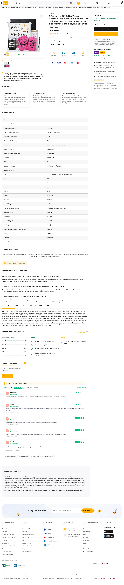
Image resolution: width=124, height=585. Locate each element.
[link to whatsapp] (19, 55)
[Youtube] (107, 579)
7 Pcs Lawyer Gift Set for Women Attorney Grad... (96, 7)
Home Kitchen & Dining (25, 7)
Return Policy (26, 537)
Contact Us (5, 532)
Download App (27, 529)
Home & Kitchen (13, 7)
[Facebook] (101, 579)
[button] (88, 3)
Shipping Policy (6, 549)
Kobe (85, 543)
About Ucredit (26, 543)
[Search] (78, 3)
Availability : (53, 37)
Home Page (5, 7)
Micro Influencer (7, 552)
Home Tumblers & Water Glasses (73, 7)
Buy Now (106, 34)
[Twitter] (110, 579)
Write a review (7, 376)
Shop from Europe (79, 574)
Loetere (51, 13)
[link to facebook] (23, 55)
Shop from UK (17, 574)
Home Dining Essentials (39, 7)
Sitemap (4, 540)
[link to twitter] (28, 55)
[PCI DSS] (6, 565)
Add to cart (106, 29)
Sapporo (86, 540)
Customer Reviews (28, 534)
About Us (5, 529)
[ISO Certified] (18, 565)
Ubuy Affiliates (26, 552)
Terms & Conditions (48, 578)
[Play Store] (109, 536)
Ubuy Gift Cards (27, 546)
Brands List (25, 532)
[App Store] (109, 532)
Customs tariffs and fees (10, 546)
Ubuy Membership (7, 554)
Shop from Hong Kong (29, 574)
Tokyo (85, 529)
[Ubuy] (4, 3)
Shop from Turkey (67, 574)
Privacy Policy (60, 578)
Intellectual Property (8, 537)
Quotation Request (8, 534)
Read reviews (81, 387)
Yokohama (86, 532)
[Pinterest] (113, 579)
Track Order (6, 543)
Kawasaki (86, 549)
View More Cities (88, 552)
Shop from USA (6, 574)
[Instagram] (104, 579)
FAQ (23, 540)
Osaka (85, 534)
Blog (23, 549)
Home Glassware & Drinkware (54, 7)
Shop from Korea (42, 574)
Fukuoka (85, 546)
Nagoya (85, 537)
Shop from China (54, 574)
